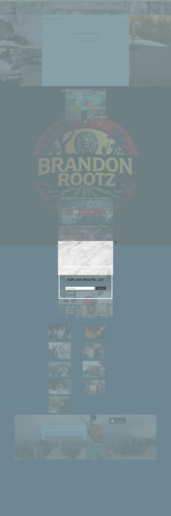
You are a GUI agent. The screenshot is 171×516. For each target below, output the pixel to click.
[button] (116, 242)
